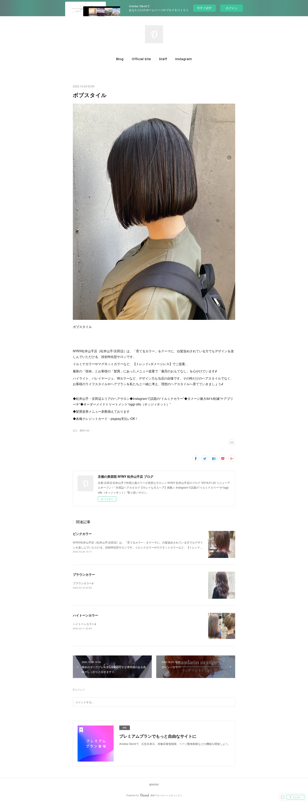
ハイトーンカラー (85, 615)
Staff (163, 59)
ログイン (231, 8)
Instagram (183, 59)
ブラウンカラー (84, 574)
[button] (120, 59)
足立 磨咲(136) (81, 430)
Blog (120, 59)
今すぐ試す (204, 8)
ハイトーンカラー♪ (84, 624)
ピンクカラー (82, 533)
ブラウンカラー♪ (83, 583)
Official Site (141, 59)
